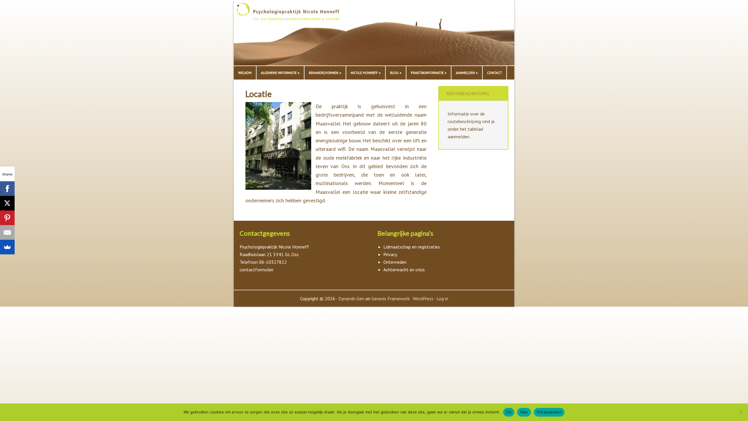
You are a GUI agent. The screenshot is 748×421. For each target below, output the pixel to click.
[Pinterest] (7, 217)
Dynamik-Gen (351, 298)
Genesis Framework (390, 298)
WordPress (423, 298)
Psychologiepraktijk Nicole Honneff (295, 34)
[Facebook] (7, 188)
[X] (7, 203)
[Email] (7, 232)
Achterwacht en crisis (404, 269)
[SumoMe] (7, 247)
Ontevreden (394, 262)
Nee (524, 412)
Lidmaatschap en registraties (411, 247)
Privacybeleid (549, 412)
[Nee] (741, 412)
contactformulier (256, 269)
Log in (442, 298)
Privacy (390, 254)
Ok (508, 412)
